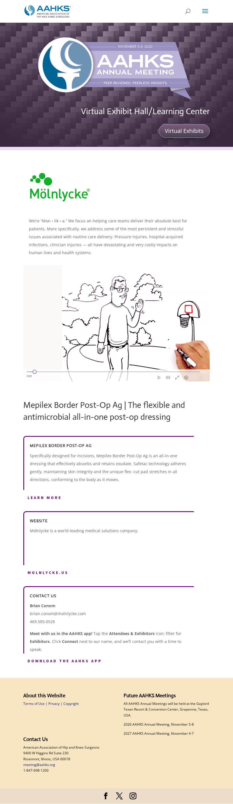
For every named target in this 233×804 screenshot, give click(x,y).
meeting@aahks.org (39, 764)
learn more (45, 497)
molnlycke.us (48, 572)
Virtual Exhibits (184, 131)
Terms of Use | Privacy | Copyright (51, 703)
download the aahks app (65, 660)
